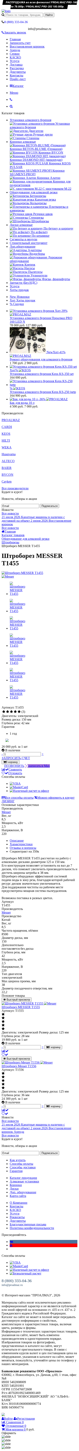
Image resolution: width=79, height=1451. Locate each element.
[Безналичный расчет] (25, 1273)
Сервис (15, 53)
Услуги (14, 61)
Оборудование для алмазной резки (34, 192)
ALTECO (8, 461)
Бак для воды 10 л (22, 402)
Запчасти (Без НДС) (23, 282)
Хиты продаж (19, 290)
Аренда (15, 50)
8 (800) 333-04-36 (17, 1280)
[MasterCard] (19, 787)
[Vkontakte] (11, 1241)
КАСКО (15, 57)
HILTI (6, 440)
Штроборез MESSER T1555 (21, 1007)
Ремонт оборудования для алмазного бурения (41, 359)
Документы (18, 72)
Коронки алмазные (23, 141)
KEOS (6, 433)
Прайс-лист (18, 79)
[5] (19, 712)
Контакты (16, 75)
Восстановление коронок (27, 46)
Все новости (10, 513)
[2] (7, 712)
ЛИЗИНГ (8, 801)
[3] (11, 712)
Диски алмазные (21, 225)
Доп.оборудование (22, 246)
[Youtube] (11, 1245)
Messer (6, 812)
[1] (3, 712)
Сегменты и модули (23, 239)
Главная (15, 39)
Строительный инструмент (28, 243)
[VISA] (15, 783)
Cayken (7, 481)
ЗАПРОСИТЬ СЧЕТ (16, 758)
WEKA (7, 447)
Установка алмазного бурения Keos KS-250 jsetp (43, 392)
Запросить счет (20, 43)
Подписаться (50, 505)
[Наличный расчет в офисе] (29, 790)
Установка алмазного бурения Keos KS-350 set (42, 374)
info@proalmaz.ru (12, 1285)
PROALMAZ (11, 420)
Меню (14, 92)
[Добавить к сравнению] (5, 1051)
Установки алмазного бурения (30, 120)
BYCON (7, 474)
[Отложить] (5, 1054)
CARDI (7, 427)
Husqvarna (9, 454)
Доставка (16, 64)
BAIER (7, 468)
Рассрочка (17, 68)
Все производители (15, 488)
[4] (15, 712)
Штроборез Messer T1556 (19, 1066)
